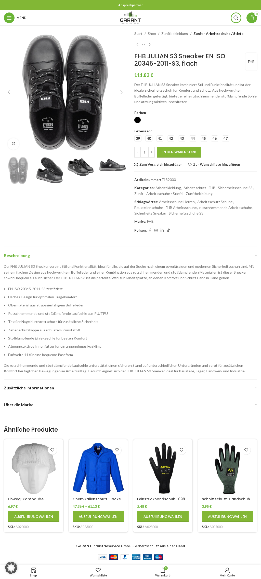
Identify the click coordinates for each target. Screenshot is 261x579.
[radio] (137, 120)
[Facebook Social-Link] (150, 230)
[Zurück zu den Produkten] (143, 44)
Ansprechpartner (130, 5)
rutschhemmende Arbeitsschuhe (225, 207)
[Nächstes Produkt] (150, 44)
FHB (251, 61)
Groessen (142, 131)
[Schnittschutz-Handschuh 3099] (227, 469)
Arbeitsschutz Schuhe (215, 202)
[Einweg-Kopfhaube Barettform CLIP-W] (33, 469)
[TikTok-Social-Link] (168, 230)
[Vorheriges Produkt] (137, 44)
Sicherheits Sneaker (150, 213)
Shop (152, 33)
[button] (9, 92)
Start (138, 33)
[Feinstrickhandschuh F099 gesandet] (163, 469)
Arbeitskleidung (168, 188)
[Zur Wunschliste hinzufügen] (52, 450)
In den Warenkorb (179, 152)
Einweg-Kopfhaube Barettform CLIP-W (26, 502)
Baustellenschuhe (148, 207)
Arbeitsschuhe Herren (177, 202)
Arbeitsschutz (195, 188)
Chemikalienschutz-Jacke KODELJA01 (97, 502)
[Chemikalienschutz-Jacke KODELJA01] (98, 469)
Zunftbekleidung (174, 33)
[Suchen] (236, 18)
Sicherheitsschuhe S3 (235, 188)
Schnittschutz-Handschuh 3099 (226, 502)
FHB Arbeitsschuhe (181, 207)
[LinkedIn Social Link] (162, 230)
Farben (140, 112)
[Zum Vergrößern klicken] (13, 144)
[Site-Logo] (130, 17)
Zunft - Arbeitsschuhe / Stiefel (218, 33)
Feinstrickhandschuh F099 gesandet (161, 502)
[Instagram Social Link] (156, 230)
